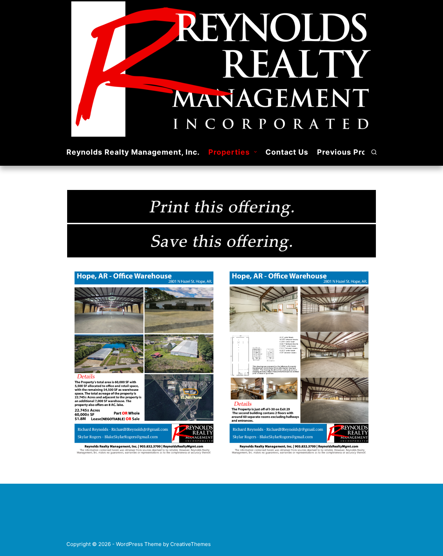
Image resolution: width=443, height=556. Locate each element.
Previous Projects (351, 152)
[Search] (374, 152)
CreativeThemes (190, 544)
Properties (229, 152)
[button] (255, 152)
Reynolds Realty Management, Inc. (133, 152)
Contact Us (286, 152)
